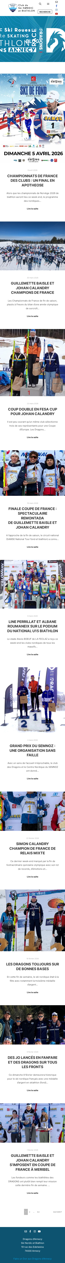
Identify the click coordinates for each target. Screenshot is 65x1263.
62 (38, 1212)
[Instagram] (56, 10)
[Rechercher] (40, 4)
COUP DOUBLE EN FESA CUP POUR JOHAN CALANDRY (32, 411)
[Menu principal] (48, 4)
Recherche (44, 12)
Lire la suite (32, 208)
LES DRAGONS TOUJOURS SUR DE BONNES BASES (32, 966)
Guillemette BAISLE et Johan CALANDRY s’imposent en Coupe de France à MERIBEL (32, 1162)
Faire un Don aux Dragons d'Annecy (32, 1258)
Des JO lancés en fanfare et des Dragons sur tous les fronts (32, 1062)
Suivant (57, 1212)
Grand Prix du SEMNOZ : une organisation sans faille (32, 750)
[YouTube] (56, 14)
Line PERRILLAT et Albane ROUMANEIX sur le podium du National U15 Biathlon (32, 626)
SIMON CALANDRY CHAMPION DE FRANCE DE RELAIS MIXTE (32, 848)
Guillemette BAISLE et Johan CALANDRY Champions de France (32, 288)
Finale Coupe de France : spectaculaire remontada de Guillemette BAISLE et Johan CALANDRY (32, 518)
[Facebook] (56, 6)
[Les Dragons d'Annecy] (21, 8)
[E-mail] (56, 2)
